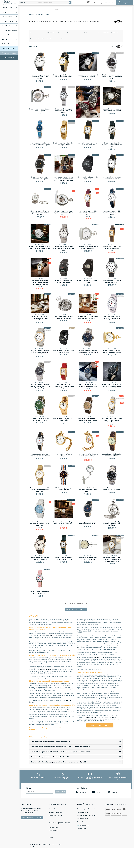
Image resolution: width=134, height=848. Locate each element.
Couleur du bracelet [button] (37, 39)
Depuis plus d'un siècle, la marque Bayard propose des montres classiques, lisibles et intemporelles (65, 21)
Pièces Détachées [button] (9, 48)
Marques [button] (33, 33)
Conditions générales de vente (86, 809)
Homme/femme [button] (58, 33)
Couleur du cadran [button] (54, 39)
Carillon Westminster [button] (9, 30)
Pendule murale (53, 830)
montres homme (91, 717)
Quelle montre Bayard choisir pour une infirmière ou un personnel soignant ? (58, 762)
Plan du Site (80, 822)
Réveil (51, 837)
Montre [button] (4, 39)
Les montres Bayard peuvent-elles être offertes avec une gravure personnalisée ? (60, 752)
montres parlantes (38, 678)
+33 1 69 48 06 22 (27, 813)
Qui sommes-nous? (82, 818)
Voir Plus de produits (76, 609)
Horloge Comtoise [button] (8, 35)
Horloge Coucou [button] (7, 21)
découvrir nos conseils (99, 725)
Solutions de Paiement (56, 815)
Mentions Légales (82, 812)
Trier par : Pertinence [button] (111, 33)
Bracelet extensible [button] (74, 33)
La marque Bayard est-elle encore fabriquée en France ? (51, 742)
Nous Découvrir (9, 57)
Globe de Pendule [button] (8, 44)
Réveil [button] (4, 12)
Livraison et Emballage (56, 812)
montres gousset (45, 669)
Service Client (53, 809)
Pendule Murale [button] (7, 8)
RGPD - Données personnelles (86, 815)
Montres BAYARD (53, 9)
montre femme (102, 719)
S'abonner (60, 792)
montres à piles (53, 635)
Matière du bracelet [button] (91, 33)
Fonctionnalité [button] (45, 33)
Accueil (31, 9)
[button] (88, 2)
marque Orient (99, 657)
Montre (37, 9)
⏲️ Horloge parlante (83, 825)
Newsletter (32, 788)
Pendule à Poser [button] (7, 26)
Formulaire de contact (32, 817)
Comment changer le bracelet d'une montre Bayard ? (50, 757)
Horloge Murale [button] (7, 17)
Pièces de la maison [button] (9, 53)
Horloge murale (53, 827)
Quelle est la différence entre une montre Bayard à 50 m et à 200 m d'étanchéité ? (60, 747)
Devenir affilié (81, 828)
